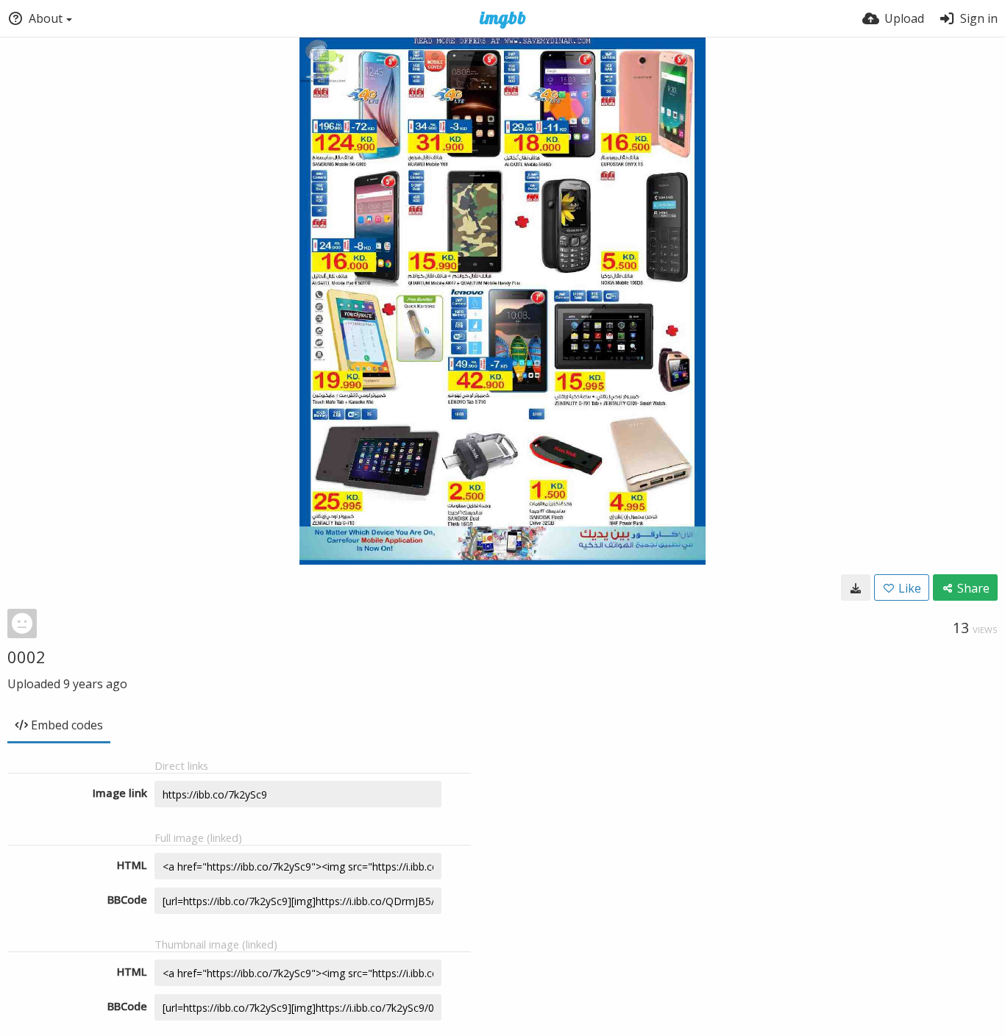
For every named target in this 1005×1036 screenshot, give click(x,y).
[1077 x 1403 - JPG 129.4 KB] (855, 587)
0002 (26, 657)
